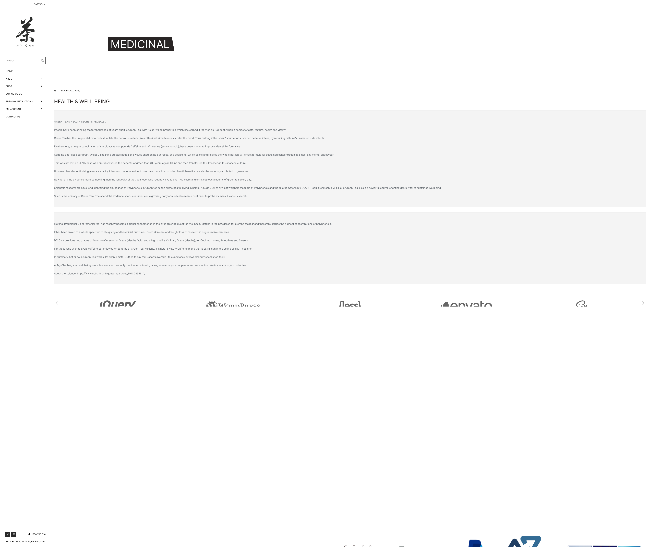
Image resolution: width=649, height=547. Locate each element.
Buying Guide (14, 93)
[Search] (42, 60)
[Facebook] (7, 534)
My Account (13, 109)
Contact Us (13, 116)
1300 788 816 (39, 534)
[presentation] (56, 303)
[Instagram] (13, 534)
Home (9, 71)
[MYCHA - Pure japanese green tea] (25, 31)
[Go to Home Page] (55, 91)
